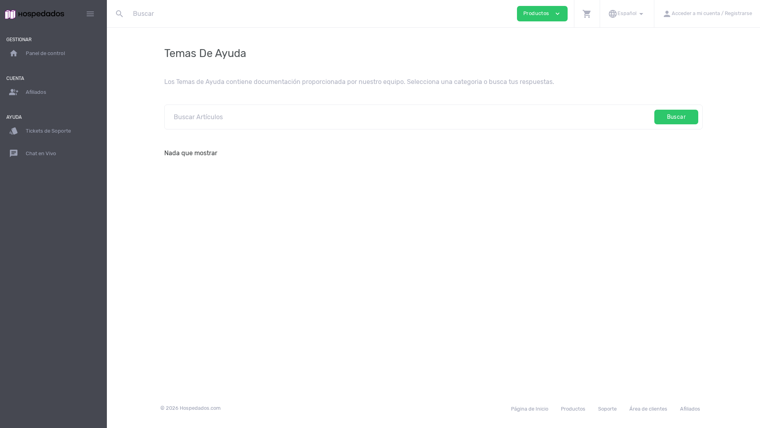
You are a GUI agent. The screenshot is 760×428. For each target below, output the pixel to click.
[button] (587, 13)
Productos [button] (542, 13)
